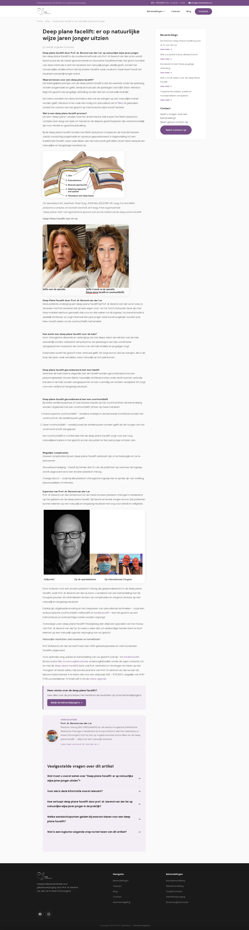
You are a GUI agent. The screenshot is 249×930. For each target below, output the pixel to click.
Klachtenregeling (121, 902)
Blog (188, 11)
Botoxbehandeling (175, 880)
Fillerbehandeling (174, 886)
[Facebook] (40, 914)
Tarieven (175, 11)
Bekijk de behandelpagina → (67, 702)
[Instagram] (49, 914)
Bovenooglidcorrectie (177, 902)
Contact (203, 11)
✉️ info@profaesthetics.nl (200, 3)
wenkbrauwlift (101, 612)
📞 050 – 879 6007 (166, 3)
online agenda (98, 678)
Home (40, 21)
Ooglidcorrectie (174, 891)
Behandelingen (155, 11)
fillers (120, 103)
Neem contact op (176, 130)
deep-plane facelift (66, 665)
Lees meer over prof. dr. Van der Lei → (80, 744)
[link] (94, 174)
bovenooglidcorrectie (75, 661)
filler (60, 661)
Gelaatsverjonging (175, 896)
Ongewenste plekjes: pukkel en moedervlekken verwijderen (176, 95)
